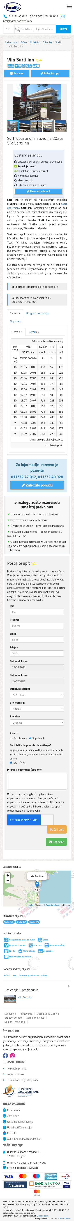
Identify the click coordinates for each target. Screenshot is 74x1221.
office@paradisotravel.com (22, 1168)
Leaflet (30, 904)
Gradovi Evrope (13, 1018)
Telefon (14, 647)
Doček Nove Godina (48, 1014)
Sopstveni (38, 738)
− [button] (7, 880)
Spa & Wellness (35, 1018)
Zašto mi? (13, 1116)
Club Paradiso (42, 1215)
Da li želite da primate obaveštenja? (30, 745)
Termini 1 (17, 332)
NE (24, 763)
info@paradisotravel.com (17, 21)
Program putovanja (37, 313)
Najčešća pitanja (16, 1068)
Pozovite (58, 841)
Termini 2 (34, 332)
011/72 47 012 (23, 476)
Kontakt (12, 1133)
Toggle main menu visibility (69, 6)
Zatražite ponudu (39, 485)
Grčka (23, 42)
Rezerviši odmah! (39, 191)
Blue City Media (64, 1218)
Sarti (58, 42)
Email (13, 633)
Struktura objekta (20, 689)
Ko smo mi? (13, 1110)
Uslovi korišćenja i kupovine (23, 1080)
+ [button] (7, 875)
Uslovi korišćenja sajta (20, 1127)
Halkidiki (35, 42)
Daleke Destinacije (15, 1022)
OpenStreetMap (52, 904)
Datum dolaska (18, 661)
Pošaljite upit (51, 73)
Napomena (16, 321)
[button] (63, 87)
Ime (12, 606)
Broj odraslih (17, 702)
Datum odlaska (18, 675)
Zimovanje (26, 1014)
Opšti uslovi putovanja (20, 1122)
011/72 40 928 (50, 476)
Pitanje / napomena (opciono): (24, 770)
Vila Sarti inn (25, 997)
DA (15, 763)
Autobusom (20, 738)
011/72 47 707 (37, 1163)
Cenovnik (15, 313)
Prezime (14, 620)
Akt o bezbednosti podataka (24, 1139)
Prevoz (14, 733)
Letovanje (11, 42)
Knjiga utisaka (15, 1074)
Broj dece (15, 716)
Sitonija (47, 42)
